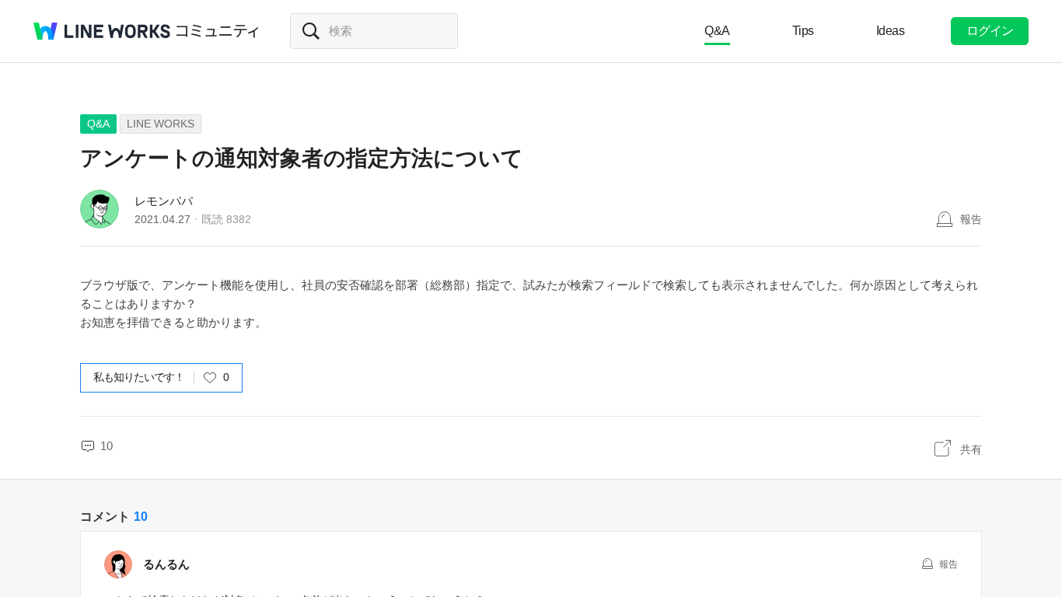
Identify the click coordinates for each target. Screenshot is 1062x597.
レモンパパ (163, 201)
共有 (971, 449)
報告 (971, 219)
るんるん (166, 564)
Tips (803, 30)
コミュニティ (217, 31)
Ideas (890, 30)
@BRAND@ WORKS (101, 31)
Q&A (717, 30)
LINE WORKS (160, 123)
